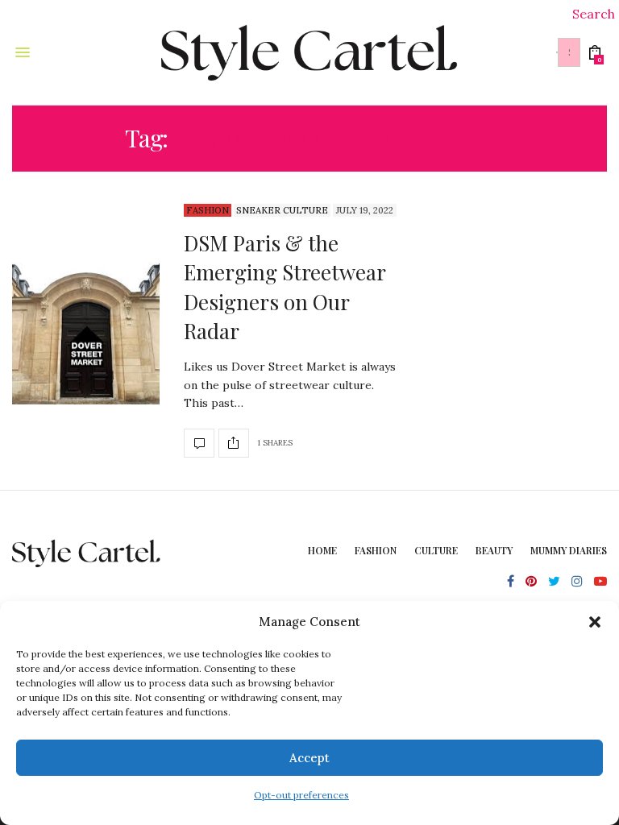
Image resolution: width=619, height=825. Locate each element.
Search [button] (593, 14)
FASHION (376, 550)
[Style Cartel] (310, 52)
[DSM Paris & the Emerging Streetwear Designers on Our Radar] (86, 330)
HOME (322, 550)
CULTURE (436, 550)
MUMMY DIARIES (568, 550)
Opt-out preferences (301, 795)
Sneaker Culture (282, 210)
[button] (595, 622)
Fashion (207, 210)
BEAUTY (494, 550)
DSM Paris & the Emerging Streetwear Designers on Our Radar (284, 287)
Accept (309, 757)
